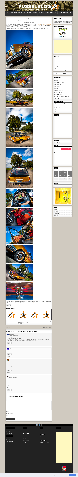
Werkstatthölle (26, 14)
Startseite (7, 12)
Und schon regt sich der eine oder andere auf (61, 96)
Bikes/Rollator (41, 12)
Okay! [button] (73, 475)
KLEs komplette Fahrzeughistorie (59, 64)
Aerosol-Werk (25, 431)
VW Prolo (48, 14)
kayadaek (41, 436)
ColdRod (51, 12)
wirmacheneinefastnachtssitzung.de (45, 444)
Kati (12, 25)
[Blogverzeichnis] (64, 468)
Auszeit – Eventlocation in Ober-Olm (45, 445)
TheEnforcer (11, 359)
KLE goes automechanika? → (47, 327)
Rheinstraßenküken (9, 433)
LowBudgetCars (8, 14)
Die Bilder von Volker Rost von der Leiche (29, 21)
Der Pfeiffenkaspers (26, 433)
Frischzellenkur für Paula (58, 92)
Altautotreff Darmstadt (27, 12)
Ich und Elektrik (56, 98)
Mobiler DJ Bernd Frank (9, 439)
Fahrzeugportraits (14, 12)
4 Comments (32, 22)
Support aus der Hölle (57, 84)
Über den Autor (56, 62)
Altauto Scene (20, 12)
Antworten (8, 345)
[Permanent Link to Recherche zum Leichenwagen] (34, 314)
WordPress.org (56, 215)
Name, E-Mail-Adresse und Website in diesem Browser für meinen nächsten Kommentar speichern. (23, 417)
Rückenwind (35, 14)
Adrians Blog (25, 429)
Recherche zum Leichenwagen (34, 321)
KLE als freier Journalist (9, 441)
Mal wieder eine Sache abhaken (59, 82)
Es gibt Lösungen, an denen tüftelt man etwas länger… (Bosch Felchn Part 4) (23, 322)
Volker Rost (39, 24)
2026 (63, 170)
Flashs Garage (25, 436)
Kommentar (8, 399)
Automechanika (35, 12)
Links (70, 12)
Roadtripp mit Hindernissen (58, 90)
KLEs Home (58, 14)
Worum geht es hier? (57, 60)
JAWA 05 (55, 129)
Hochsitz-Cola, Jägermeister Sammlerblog (12, 429)
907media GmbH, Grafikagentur (11, 437)
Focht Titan (60, 12)
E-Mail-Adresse (9, 413)
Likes (55, 152)
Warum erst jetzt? (57, 86)
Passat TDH (14, 14)
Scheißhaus (56, 137)
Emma (55, 120)
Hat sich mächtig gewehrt (58, 94)
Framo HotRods (65, 12)
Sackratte (55, 135)
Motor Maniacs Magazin (47, 24)
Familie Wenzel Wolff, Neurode (45, 442)
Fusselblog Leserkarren (58, 66)
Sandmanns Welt (25, 443)
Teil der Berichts (35, 302)
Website (7, 415)
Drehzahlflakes (8, 321)
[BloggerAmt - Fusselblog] (64, 467)
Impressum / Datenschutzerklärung (60, 70)
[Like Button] (7, 305)
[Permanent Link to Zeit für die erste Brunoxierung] (46, 314)
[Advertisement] (63, 46)
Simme (31, 14)
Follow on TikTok (67, 149)
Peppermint (11, 376)
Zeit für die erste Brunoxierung (46, 321)
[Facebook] (38, 425)
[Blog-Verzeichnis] (64, 466)
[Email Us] (41, 425)
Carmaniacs (53, 14)
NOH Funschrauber (26, 440)
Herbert (10, 334)
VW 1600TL (39, 14)
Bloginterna (47, 12)
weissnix (10, 348)
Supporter (55, 68)
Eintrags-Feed (56, 211)
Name (7, 411)
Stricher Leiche (19, 14)
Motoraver (41, 429)
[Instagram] (39, 425)
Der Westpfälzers (26, 435)
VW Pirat (44, 14)
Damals (56, 12)
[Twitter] (36, 425)
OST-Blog (24, 442)
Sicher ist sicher (56, 88)
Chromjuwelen (42, 431)
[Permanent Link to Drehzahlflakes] (11, 314)
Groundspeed (25, 438)
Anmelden (55, 209)
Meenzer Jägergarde (9, 431)
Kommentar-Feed (57, 213)
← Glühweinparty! (8, 327)
